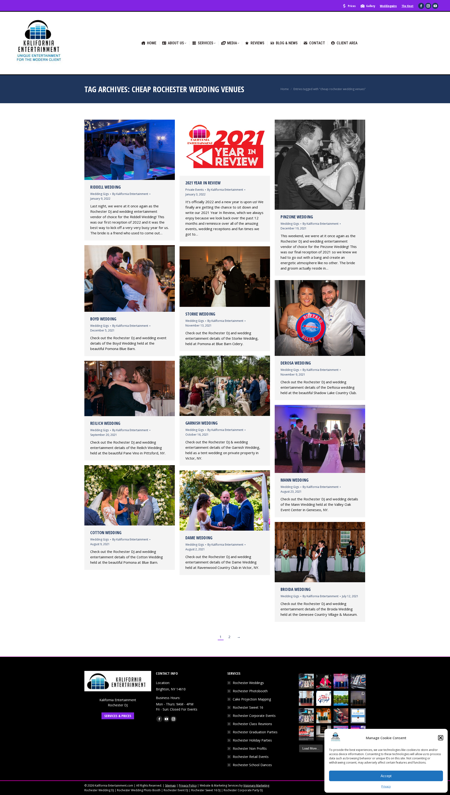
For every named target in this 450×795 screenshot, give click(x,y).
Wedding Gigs (99, 194)
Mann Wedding (294, 480)
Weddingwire (388, 6)
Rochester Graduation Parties (255, 732)
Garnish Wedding (201, 423)
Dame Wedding (198, 537)
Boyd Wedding (103, 319)
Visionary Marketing (256, 785)
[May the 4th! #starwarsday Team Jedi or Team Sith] (306, 681)
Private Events (194, 190)
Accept (386, 776)
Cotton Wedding (105, 532)
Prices (352, 6)
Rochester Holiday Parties (252, 740)
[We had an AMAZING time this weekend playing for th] (306, 698)
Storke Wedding (200, 314)
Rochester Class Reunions (252, 724)
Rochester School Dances (252, 765)
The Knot (407, 6)
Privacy (386, 786)
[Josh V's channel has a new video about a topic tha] (306, 733)
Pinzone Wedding (297, 217)
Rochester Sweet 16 (248, 707)
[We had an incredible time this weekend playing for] (341, 681)
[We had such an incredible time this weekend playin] (358, 698)
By (130, 194)
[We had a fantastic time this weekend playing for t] (323, 715)
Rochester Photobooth (250, 691)
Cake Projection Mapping (252, 699)
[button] (440, 737)
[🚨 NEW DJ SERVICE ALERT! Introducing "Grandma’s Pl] (323, 681)
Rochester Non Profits (250, 748)
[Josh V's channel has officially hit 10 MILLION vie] (358, 715)
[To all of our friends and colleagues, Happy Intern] (323, 733)
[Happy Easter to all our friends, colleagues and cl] (341, 715)
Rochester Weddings (248, 683)
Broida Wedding (296, 589)
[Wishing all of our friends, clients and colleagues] (323, 698)
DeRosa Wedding (296, 363)
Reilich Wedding (105, 423)
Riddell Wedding (105, 187)
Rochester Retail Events (251, 756)
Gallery (370, 6)
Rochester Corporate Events (254, 715)
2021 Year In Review (203, 183)
